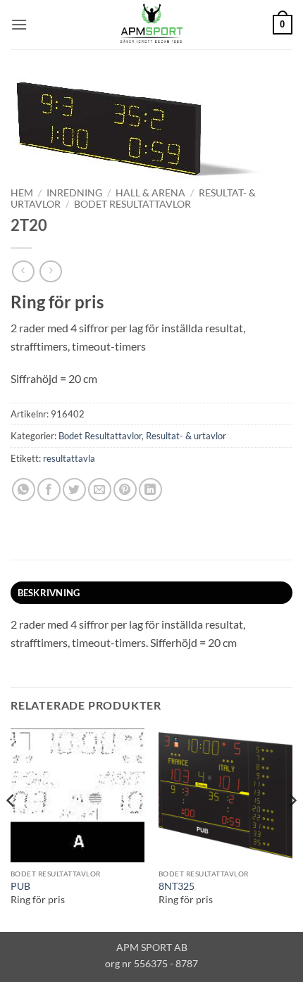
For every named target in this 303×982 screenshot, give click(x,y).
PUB (20, 886)
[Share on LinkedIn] (150, 489)
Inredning (74, 193)
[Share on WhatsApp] (23, 489)
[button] (19, 24)
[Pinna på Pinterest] (125, 489)
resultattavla (69, 458)
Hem (22, 193)
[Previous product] (50, 271)
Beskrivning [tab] (49, 592)
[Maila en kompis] (99, 489)
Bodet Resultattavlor (132, 204)
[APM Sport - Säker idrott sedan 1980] (151, 24)
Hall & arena (150, 193)
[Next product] (23, 271)
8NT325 (176, 886)
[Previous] (11, 828)
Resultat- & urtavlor (186, 435)
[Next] (291, 828)
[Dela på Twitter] (74, 489)
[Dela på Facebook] (49, 489)
